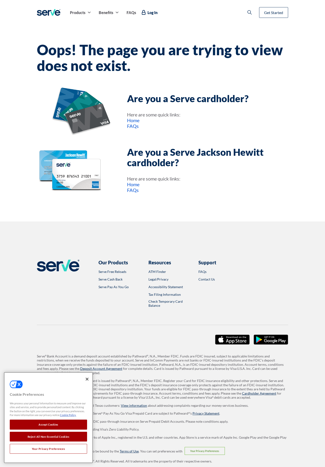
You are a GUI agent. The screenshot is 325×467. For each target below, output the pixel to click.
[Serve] (48, 12)
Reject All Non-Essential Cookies (48, 436)
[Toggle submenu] (89, 12)
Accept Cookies (48, 424)
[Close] (87, 379)
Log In (153, 12)
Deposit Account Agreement (101, 369)
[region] (48, 417)
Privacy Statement (205, 413)
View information (134, 405)
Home (133, 120)
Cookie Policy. (68, 415)
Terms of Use (129, 451)
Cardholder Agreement (259, 393)
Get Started (273, 12)
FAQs (133, 126)
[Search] (249, 12)
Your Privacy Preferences (204, 450)
